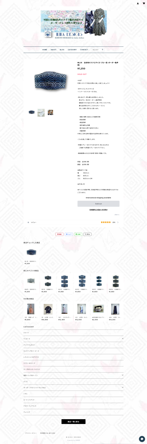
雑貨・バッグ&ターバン (31, 375)
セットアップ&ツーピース (31, 351)
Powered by (71, 440)
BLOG (62, 50)
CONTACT (84, 50)
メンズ (25, 381)
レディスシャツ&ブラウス (31, 357)
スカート (26, 333)
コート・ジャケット (29, 400)
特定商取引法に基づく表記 (47, 433)
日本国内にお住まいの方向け (99, 210)
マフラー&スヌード (29, 363)
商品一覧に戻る (73, 422)
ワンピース (27, 339)
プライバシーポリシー (31, 433)
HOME (44, 50)
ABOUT (53, 50)
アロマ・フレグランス (30, 406)
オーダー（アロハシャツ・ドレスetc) (35, 387)
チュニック (27, 412)
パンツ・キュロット (29, 345)
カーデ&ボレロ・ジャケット (32, 369)
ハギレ (26, 394)
